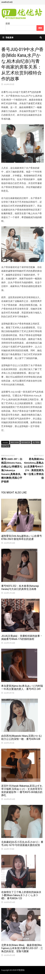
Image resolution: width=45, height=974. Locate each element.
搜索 (8, 23)
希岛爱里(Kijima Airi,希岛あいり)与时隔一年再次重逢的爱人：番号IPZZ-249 (22, 687)
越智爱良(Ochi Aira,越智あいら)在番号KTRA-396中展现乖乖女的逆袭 (21, 537)
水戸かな (5, 446)
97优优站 (20, 970)
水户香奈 (36, 442)
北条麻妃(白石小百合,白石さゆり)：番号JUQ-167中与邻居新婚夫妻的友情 (22, 843)
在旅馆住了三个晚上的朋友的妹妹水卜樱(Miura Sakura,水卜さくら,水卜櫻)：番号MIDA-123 (21, 895)
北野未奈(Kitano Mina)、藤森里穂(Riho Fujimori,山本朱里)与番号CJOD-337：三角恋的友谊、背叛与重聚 (22, 948)
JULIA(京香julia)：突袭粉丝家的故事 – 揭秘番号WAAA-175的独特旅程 (21, 637)
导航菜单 (10, 37)
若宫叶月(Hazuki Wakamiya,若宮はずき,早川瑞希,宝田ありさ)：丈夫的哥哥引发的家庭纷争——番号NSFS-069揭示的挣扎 (21, 790)
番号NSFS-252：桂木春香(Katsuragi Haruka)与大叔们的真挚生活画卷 (20, 587)
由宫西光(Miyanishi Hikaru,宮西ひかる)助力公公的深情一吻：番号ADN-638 (21, 737)
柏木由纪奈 (25, 442)
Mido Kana (15, 442)
